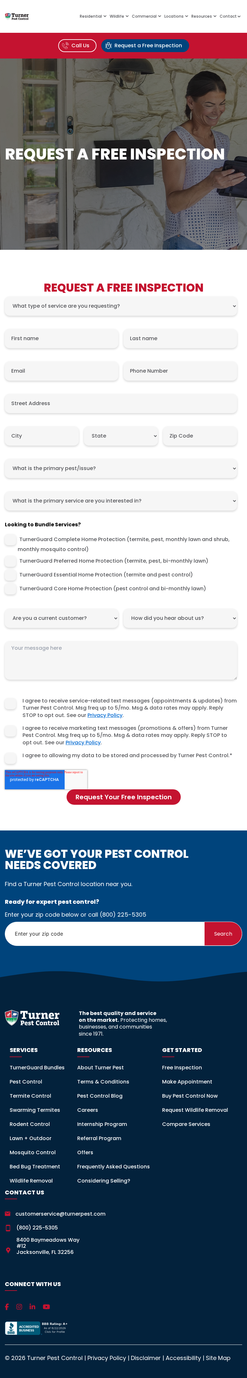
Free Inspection (182, 1067)
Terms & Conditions (103, 1081)
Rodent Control (30, 1124)
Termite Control (30, 1096)
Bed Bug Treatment (35, 1166)
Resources (201, 16)
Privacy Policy (105, 715)
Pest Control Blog (100, 1096)
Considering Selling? (103, 1180)
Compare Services (186, 1124)
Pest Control (26, 1081)
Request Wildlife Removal (195, 1110)
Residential (91, 16)
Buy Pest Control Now (190, 1096)
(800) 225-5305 (123, 915)
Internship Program (102, 1124)
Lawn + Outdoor (30, 1138)
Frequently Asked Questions (113, 1166)
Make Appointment (187, 1081)
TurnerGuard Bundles (37, 1067)
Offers (85, 1152)
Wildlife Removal (31, 1180)
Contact (229, 16)
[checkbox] (121, 564)
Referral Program (99, 1138)
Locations (174, 16)
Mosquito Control (33, 1152)
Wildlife (117, 16)
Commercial (144, 16)
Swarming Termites (35, 1110)
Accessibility (183, 1358)
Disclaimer (146, 1358)
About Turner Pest (100, 1067)
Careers (87, 1110)
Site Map (218, 1358)
